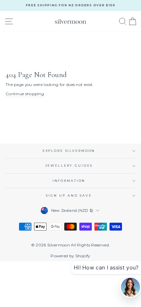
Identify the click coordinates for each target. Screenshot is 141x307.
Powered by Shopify (70, 255)
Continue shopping (25, 93)
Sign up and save (69, 195)
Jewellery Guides (69, 165)
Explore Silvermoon (69, 151)
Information (69, 180)
